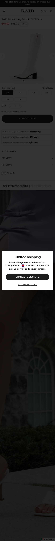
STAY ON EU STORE (27, 284)
